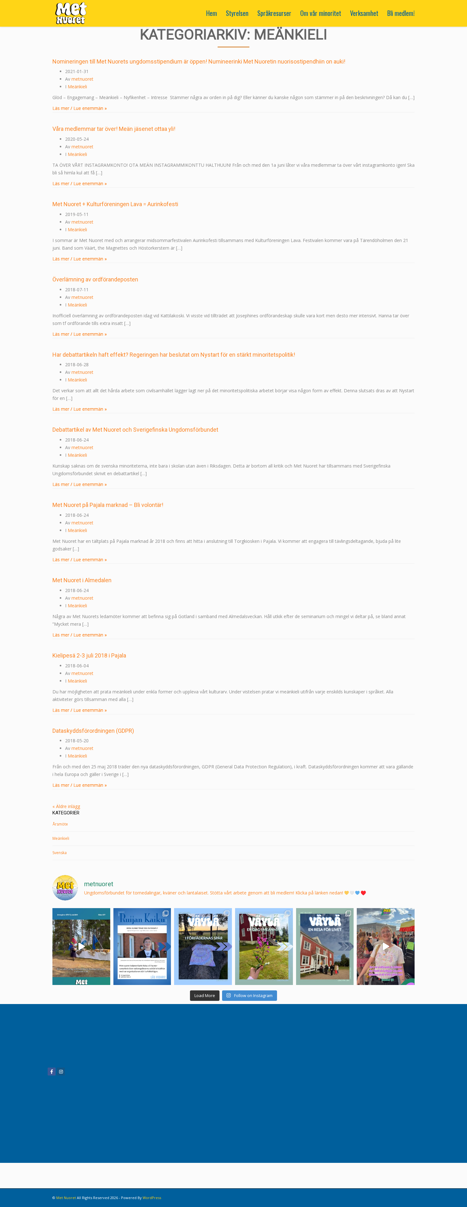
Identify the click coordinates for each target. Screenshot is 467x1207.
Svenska (59, 852)
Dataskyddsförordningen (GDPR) (93, 730)
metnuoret (82, 79)
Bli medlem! (401, 13)
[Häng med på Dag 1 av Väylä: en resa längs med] (325, 946)
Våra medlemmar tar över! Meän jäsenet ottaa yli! (113, 128)
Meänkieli (77, 87)
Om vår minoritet (320, 13)
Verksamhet (364, 13)
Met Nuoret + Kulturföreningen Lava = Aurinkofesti (115, 204)
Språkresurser (274, 13)
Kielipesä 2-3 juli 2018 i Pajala (89, 655)
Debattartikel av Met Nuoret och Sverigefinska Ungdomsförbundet (135, 429)
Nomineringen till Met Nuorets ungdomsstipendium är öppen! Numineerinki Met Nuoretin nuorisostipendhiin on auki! (198, 61)
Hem (211, 13)
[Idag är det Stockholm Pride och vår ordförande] (386, 946)
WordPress (152, 1197)
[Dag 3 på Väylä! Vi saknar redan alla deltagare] (203, 946)
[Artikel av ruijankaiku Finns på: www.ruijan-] (142, 946)
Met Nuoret (66, 1197)
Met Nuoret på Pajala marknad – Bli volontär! (107, 505)
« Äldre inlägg (66, 806)
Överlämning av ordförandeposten (95, 279)
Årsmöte (60, 824)
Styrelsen (237, 13)
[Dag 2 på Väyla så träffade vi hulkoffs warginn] (264, 946)
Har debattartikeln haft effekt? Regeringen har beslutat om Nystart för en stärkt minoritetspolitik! (173, 354)
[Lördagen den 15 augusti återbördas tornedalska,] (81, 946)
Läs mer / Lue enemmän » (79, 108)
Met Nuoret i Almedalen (82, 580)
